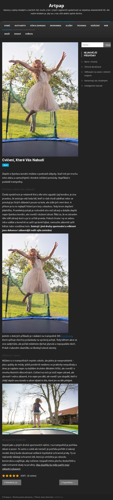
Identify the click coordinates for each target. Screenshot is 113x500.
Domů (7, 25)
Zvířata (29, 34)
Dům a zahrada (37, 25)
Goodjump (66, 336)
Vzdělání (95, 25)
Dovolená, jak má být (13, 482)
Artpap (56, 5)
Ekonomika (55, 25)
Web (106, 25)
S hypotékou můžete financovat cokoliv (69, 482)
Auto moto (20, 25)
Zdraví (17, 34)
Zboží (7, 34)
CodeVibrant (58, 497)
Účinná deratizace (92, 66)
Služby (69, 25)
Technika (81, 25)
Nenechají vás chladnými (96, 80)
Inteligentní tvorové (93, 85)
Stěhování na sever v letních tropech (97, 74)
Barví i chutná (90, 61)
